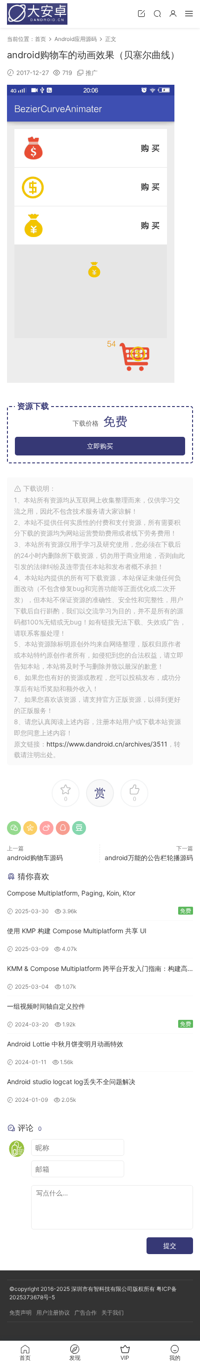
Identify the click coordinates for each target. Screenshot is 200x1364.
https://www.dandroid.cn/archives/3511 (107, 744)
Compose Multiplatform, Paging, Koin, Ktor (71, 893)
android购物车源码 (35, 858)
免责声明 (20, 1312)
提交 (169, 1245)
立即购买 (100, 446)
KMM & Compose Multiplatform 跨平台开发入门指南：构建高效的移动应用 (97, 969)
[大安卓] (37, 14)
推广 (92, 72)
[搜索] (157, 13)
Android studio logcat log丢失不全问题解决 (71, 1082)
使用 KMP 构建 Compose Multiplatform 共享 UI (77, 931)
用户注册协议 (53, 1312)
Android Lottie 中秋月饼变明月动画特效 (65, 1044)
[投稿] (141, 13)
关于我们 (112, 1312)
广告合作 (85, 1312)
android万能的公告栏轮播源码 (149, 858)
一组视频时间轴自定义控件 (46, 1006)
